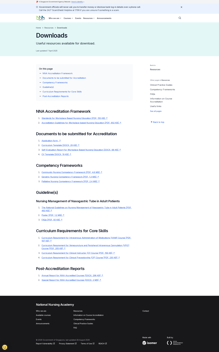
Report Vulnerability (44, 343)
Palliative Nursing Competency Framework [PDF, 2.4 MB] (71, 181)
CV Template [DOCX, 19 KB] (56, 154)
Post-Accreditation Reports (56, 96)
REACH (103, 343)
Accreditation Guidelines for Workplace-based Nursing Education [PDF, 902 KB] (81, 122)
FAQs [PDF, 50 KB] (52, 219)
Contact (145, 311)
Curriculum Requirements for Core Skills (62, 91)
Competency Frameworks (55, 82)
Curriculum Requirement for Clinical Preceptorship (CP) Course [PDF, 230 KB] (81, 257)
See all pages (156, 111)
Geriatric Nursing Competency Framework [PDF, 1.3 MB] (70, 177)
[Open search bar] (180, 18)
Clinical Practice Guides (161, 85)
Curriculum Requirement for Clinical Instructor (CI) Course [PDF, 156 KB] (78, 253)
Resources (48, 28)
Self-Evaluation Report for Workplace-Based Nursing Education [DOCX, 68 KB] (81, 150)
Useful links (155, 106)
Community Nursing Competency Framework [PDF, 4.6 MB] (72, 172)
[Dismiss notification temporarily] (181, 7)
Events (78, 18)
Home (38, 28)
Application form (51, 140)
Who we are (41, 311)
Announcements (104, 18)
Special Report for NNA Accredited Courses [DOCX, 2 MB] (71, 280)
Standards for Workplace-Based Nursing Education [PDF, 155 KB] (75, 118)
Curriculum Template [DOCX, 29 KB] (60, 145)
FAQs (152, 94)
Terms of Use (88, 343)
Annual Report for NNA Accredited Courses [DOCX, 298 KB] (72, 275)
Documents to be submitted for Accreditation (64, 78)
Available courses (43, 315)
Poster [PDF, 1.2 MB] (53, 215)
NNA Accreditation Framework (57, 73)
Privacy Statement (67, 343)
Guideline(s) (48, 87)
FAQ (75, 328)
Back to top (158, 122)
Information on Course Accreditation (161, 100)
